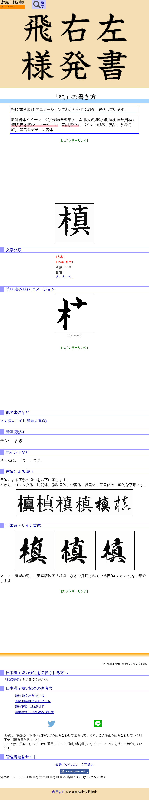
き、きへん (64, 276)
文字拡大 (87, 764)
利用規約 (58, 792)
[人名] (60, 256)
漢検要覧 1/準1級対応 (29, 706)
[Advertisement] (74, 170)
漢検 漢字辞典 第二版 (29, 695)
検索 (42, 4)
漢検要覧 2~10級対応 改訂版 (34, 712)
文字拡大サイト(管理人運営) (23, 421)
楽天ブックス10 (66, 764)
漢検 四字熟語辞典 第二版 (33, 701)
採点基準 (13, 679)
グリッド (76, 335)
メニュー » (8, 7)
